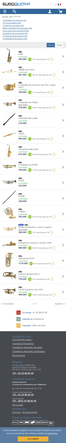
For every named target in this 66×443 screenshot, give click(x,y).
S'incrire (16, 412)
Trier (59, 45)
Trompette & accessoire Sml (15, 38)
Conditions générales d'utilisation (28, 351)
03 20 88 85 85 (40, 312)
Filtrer (50, 45)
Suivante (59, 303)
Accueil (5, 16)
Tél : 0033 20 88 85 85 (24, 401)
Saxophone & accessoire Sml (15, 33)
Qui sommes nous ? (22, 339)
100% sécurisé (38, 325)
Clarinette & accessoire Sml (14, 20)
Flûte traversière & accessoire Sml (17, 28)
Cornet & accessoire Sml (13, 25)
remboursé (38, 318)
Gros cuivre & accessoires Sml (16, 30)
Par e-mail (17, 404)
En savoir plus (51, 433)
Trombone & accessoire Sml (15, 36)
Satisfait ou (27, 319)
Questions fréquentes (23, 343)
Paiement (26, 325)
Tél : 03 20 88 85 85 (23, 373)
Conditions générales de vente (27, 347)
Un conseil (27, 312)
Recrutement (18, 355)
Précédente (8, 303)
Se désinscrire (29, 412)
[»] (61, 4)
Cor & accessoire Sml (12, 23)
